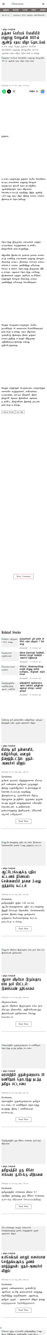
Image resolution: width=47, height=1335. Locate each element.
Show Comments (23, 576)
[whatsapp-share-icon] (4, 93)
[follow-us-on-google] (42, 91)
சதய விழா (20, 412)
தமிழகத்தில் (8, 1192)
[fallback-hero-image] (10, 642)
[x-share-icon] (9, 93)
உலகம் (25, 10)
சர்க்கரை (39, 1195)
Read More (23, 821)
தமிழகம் (6, 10)
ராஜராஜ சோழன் (8, 412)
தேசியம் (16, 10)
